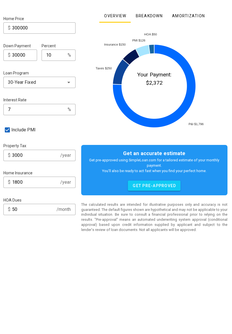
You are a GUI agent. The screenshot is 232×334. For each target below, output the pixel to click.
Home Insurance (18, 173)
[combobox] (39, 82)
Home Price (13, 18)
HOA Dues (12, 200)
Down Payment (17, 46)
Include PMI (23, 129)
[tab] (115, 16)
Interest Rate (15, 100)
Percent (49, 46)
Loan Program (16, 73)
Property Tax (14, 146)
